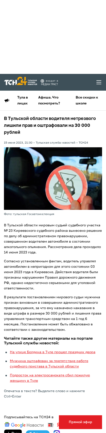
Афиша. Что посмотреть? (49, 100)
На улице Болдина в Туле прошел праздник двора (52, 352)
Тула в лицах (22, 100)
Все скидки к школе (87, 100)
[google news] (24, 425)
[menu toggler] (99, 82)
